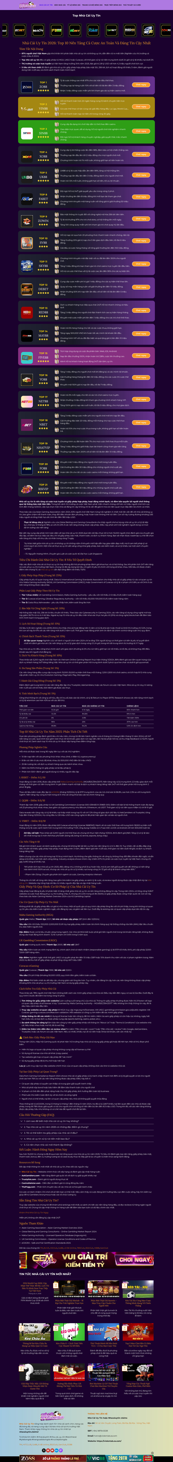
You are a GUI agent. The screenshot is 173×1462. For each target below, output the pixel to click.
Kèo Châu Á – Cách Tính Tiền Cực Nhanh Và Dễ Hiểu (69, 1344)
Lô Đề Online (70, 1248)
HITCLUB (27, 1444)
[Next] (148, 1261)
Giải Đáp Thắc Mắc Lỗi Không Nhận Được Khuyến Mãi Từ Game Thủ (34, 1386)
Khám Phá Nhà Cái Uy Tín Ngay (33, 1212)
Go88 (60, 1248)
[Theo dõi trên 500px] (56, 1450)
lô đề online (43, 1444)
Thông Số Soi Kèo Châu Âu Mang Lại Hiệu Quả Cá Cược (35, 1344)
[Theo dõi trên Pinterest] (48, 1450)
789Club (81, 1248)
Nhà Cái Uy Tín (29, 1172)
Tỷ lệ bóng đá (73, 5)
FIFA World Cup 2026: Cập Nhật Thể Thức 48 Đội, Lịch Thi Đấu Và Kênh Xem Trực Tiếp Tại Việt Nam (35, 1287)
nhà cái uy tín (47, 569)
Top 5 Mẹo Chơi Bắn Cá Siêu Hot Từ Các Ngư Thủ (138, 1344)
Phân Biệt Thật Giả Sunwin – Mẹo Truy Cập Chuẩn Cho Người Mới (104, 1303)
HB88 (96, 1248)
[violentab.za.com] (27, 5)
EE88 (69, 1444)
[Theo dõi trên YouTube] (52, 1450)
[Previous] (25, 1261)
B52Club (89, 1248)
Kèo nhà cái (60, 5)
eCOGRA (55, 792)
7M (41, 1248)
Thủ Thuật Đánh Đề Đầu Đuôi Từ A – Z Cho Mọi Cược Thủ (103, 1344)
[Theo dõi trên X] (44, 1450)
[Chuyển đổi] (21, 1121)
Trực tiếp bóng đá (113, 5)
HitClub (53, 1248)
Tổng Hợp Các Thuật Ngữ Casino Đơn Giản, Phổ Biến (138, 1384)
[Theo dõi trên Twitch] (61, 1450)
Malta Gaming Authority (71, 782)
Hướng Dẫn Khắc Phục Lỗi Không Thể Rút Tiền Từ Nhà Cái (69, 1386)
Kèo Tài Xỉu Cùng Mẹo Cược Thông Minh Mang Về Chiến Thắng (138, 1303)
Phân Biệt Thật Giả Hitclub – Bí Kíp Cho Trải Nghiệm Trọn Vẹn (69, 1301)
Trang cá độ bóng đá (92, 5)
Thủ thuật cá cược (132, 5)
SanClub (104, 1248)
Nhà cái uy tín (46, 5)
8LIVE (46, 1248)
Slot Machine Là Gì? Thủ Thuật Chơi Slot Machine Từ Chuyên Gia (104, 1386)
